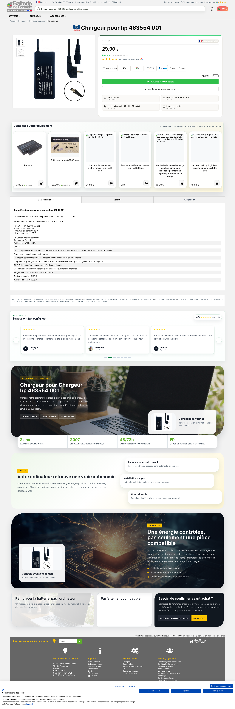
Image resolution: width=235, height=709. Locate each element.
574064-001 (149, 299)
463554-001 (76, 299)
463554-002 (88, 299)
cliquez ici (29, 704)
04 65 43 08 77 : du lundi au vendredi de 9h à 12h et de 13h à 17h (83, 2)
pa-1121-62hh (77, 301)
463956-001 (113, 299)
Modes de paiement (165, 666)
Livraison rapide (164, 671)
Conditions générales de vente (169, 662)
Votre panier (127, 662)
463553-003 (64, 299)
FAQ (124, 669)
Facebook (94, 673)
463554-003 (101, 299)
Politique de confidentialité (125, 686)
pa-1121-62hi (90, 301)
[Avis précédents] (16, 340)
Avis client (199, 618)
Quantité (206, 76)
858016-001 (30, 301)
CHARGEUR (35, 16)
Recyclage (162, 676)
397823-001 (29, 299)
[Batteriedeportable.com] (19, 11)
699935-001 (194, 299)
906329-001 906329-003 (47, 301)
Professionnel (93, 669)
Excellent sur (209, 2)
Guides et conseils (130, 673)
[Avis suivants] (219, 340)
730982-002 (218, 299)
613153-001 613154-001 (165, 299)
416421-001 (52, 299)
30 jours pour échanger (193, 2)
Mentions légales (94, 666)
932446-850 (65, 301)
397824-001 (41, 299)
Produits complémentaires (174, 618)
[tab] (105, 357)
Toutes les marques (130, 671)
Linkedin (93, 676)
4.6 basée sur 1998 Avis (129, 59)
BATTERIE (13, 16)
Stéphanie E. (100, 347)
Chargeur (22, 21)
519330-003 (137, 299)
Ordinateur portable (36, 21)
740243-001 (18, 301)
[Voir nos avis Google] (206, 317)
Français (43, 2)
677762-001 (182, 299)
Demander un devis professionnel (160, 89)
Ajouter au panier (161, 82)
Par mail (117, 2)
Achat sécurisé (163, 669)
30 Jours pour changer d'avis (169, 673)
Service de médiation (166, 678)
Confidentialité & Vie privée (168, 664)
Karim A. (164, 347)
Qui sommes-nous (95, 664)
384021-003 (17, 299)
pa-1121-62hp (103, 301)
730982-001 (206, 299)
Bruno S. (33, 347)
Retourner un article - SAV (133, 666)
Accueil (13, 21)
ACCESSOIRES (57, 16)
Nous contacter (94, 662)
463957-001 (125, 299)
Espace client (128, 664)
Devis (90, 671)
